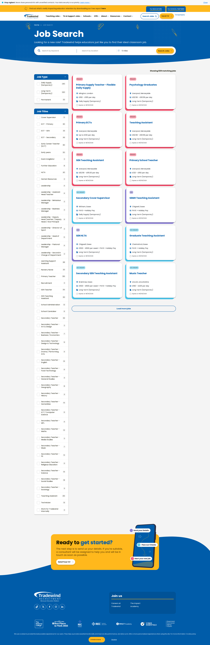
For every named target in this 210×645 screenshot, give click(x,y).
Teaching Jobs (53, 16)
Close (205, 2)
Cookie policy (191, 634)
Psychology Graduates (143, 84)
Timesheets (180, 15)
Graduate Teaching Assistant (147, 235)
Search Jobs (148, 16)
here (104, 8)
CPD (96, 16)
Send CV (165, 16)
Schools (87, 16)
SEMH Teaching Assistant (144, 198)
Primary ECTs (84, 122)
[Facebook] (49, 606)
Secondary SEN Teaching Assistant (96, 273)
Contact (127, 16)
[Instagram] (56, 606)
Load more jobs (124, 308)
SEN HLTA (81, 235)
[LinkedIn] (62, 606)
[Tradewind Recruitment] (31, 16)
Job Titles (42, 111)
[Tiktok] (37, 606)
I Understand (95, 640)
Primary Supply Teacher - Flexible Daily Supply (96, 86)
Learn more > (85, 2)
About (104, 16)
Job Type (42, 76)
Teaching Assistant (141, 122)
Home (36, 25)
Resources (115, 16)
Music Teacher (138, 273)
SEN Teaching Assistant (90, 160)
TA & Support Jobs (71, 16)
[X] (43, 606)
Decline (114, 640)
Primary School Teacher (144, 160)
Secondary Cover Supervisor (93, 198)
